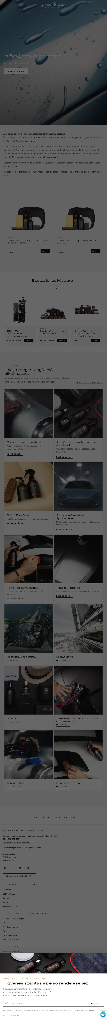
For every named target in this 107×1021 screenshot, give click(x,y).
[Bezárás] (102, 957)
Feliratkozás (94, 1004)
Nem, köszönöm (11, 1015)
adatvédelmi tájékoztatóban (85, 1010)
